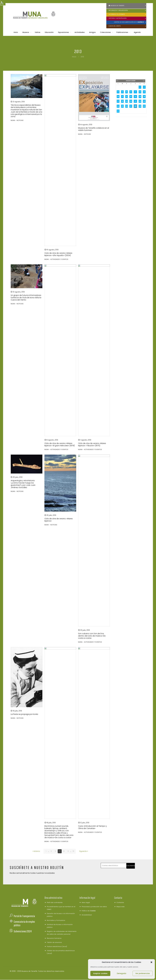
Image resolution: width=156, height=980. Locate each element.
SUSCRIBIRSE (130, 866)
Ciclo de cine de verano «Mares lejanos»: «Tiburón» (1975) (92, 444)
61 (73, 851)
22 (140, 101)
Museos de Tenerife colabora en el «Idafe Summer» (93, 129)
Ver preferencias (142, 973)
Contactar (120, 902)
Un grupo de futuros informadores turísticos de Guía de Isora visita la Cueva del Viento (26, 297)
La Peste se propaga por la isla (24, 714)
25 (122, 106)
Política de (89, 911)
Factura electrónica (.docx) (57, 946)
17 (118, 101)
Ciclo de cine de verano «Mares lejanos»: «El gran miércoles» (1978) (59, 444)
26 (126, 106)
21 (135, 101)
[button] (151, 962)
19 (126, 101)
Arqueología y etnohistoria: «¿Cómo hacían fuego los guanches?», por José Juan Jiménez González (23, 484)
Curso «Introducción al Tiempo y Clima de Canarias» (92, 827)
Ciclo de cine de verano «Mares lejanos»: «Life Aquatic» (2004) (58, 254)
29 (140, 106)
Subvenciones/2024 (23, 931)
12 (126, 96)
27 (131, 106)
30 (144, 106)
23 (144, 101)
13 (130, 96)
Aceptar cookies (100, 973)
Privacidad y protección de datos (94, 907)
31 (118, 111)
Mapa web (120, 907)
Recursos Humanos (54, 938)
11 (122, 96)
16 (144, 96)
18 (122, 101)
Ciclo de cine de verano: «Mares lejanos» (58, 519)
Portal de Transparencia (24, 916)
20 (131, 101)
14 (135, 96)
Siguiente (83, 851)
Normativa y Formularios (56, 920)
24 (118, 106)
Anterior (37, 851)
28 (135, 106)
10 (118, 96)
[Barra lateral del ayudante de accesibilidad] (2, 3)
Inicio (74, 57)
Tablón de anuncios (54, 942)
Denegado (121, 973)
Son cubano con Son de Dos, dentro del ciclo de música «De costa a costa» (92, 635)
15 (140, 96)
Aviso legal (86, 902)
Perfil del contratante (54, 902)
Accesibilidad (87, 915)
